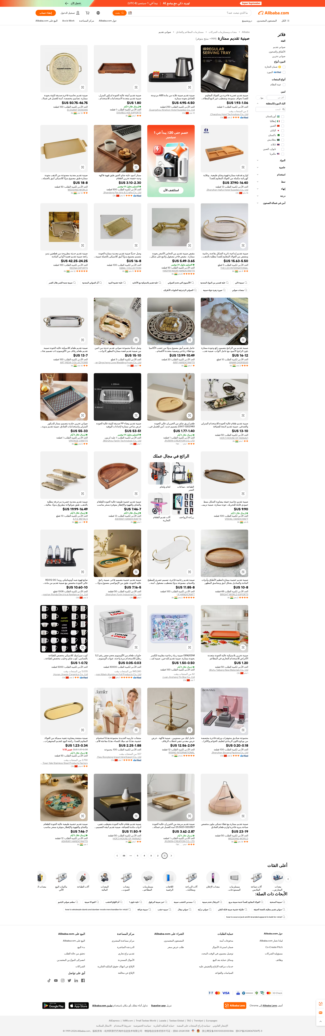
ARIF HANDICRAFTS (184, 362)
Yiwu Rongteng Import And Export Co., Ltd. (119, 757)
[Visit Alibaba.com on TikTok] (49, 980)
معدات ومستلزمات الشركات (223, 32)
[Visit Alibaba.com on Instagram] (63, 980)
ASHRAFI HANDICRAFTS (128, 519)
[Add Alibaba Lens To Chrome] (235, 1005)
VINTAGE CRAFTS (78, 440)
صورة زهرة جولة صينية (212, 290)
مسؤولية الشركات (274, 953)
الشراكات (80, 966)
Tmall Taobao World (146, 1020)
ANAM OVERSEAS (238, 362)
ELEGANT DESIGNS (77, 110)
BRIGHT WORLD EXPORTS (234, 594)
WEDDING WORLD (78, 189)
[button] (130, 13)
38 (124, 856)
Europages (211, 1020)
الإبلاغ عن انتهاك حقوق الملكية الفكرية (116, 966)
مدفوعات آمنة (226, 940)
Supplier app (158, 1005)
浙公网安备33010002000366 (218, 1031)
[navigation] (270, 444)
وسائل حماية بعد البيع (223, 960)
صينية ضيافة (142, 909)
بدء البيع (81, 947)
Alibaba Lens (270, 1005)
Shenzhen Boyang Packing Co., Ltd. (229, 752)
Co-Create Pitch (274, 947)
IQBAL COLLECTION (130, 268)
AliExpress (114, 1020)
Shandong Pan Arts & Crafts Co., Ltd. (122, 192)
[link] (320, 1003)
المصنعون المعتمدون (174, 940)
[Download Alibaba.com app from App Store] (79, 1005)
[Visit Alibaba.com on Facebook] (83, 980)
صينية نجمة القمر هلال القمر (60, 283)
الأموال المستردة (126, 960)
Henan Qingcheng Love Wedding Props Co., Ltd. (117, 362)
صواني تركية (203, 909)
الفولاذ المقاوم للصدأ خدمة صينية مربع (244, 902)
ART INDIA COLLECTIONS (74, 362)
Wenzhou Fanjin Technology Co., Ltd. (122, 440)
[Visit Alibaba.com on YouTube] (56, 980)
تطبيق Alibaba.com (102, 1005)
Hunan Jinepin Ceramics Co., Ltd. (70, 674)
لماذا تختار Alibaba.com (271, 940)
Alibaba (246, 32)
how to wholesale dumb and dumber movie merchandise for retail (96, 909)
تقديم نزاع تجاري (126, 953)
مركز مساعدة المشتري (123, 940)
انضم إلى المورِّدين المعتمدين (71, 960)
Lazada (162, 1020)
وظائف (279, 960)
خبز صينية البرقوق (156, 902)
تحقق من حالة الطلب (74, 953)
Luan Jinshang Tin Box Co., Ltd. (178, 677)
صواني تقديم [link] (165, 32)
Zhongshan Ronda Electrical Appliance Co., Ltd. (64, 594)
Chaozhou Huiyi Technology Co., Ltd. (229, 114)
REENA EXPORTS (79, 268)
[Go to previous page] (171, 856)
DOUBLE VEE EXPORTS (128, 112)
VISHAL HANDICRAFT (236, 519)
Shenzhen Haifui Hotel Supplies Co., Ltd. (227, 189)
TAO (189, 1020)
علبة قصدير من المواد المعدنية (212, 283)
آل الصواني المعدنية (90, 283)
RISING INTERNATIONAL (182, 752)
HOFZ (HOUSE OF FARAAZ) (234, 438)
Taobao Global (176, 1020)
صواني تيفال (183, 909)
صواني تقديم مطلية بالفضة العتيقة (268, 909)
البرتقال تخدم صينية (210, 902)
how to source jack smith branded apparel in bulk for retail (254, 917)
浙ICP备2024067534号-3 (249, 1031)
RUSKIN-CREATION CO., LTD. (179, 440)
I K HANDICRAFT (186, 594)
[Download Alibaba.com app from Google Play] (53, 1005)
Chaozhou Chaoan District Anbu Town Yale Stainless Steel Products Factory (64, 763)
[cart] (87, 13)
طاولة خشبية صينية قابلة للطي (231, 909)
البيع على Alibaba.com (74, 940)
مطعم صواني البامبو (66, 902)
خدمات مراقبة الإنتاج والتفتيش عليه (216, 966)
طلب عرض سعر (176, 947)
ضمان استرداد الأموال (222, 947)
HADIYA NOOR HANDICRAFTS (179, 270)
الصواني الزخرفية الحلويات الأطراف (178, 290)
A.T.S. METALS (80, 519)
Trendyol (198, 1020)
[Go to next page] (117, 856)
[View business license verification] (193, 1031)
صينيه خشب (163, 909)
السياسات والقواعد (224, 972)
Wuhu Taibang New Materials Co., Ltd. (228, 670)
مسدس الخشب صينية (183, 902)
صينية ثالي (239, 283)
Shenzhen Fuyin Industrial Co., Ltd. (123, 594)
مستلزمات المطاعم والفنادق (190, 32)
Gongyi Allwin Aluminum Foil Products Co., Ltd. (117, 674)
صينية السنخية (276, 902)
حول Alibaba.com (273, 933)
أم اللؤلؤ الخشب (112, 902)
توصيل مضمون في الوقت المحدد (217, 953)
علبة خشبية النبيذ (115, 283)
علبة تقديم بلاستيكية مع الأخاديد (145, 283)
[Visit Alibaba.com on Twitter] (69, 980)
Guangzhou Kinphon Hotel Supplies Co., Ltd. (172, 110)
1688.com (128, 1020)
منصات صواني (238, 290)
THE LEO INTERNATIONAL (234, 268)
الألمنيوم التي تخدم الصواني (179, 283)
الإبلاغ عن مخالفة (126, 972)
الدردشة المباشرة (125, 947)
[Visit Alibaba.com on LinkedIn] (76, 980)
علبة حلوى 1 (134, 902)
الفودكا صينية (90, 902)
